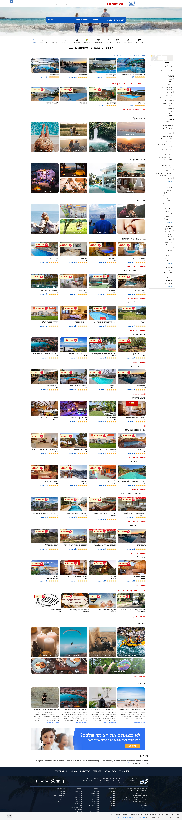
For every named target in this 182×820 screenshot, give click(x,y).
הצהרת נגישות (85, 771)
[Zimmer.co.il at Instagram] (58, 780)
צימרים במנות (95, 809)
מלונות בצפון (61, 801)
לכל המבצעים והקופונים (136, 617)
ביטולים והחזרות (110, 771)
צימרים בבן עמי (95, 801)
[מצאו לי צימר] (88, 739)
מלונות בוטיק (61, 799)
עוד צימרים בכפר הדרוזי (137, 553)
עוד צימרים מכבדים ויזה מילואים (135, 267)
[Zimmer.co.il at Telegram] (47, 780)
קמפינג (80, 805)
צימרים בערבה (112, 799)
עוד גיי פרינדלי (140, 585)
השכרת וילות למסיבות (59, 795)
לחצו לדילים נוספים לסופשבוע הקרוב (133, 109)
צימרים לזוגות (93, 4)
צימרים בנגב (113, 797)
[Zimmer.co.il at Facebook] (63, 780)
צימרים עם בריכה (77, 811)
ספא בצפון (62, 797)
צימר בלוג (74, 771)
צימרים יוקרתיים (78, 795)
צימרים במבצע (78, 791)
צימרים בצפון (102, 4)
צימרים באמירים (95, 791)
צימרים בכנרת (112, 801)
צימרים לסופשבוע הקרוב (115, 4)
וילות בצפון (62, 793)
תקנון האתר (97, 771)
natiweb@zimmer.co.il (140, 801)
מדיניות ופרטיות (124, 771)
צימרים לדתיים (78, 797)
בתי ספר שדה (78, 809)
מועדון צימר (144, 807)
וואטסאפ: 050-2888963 (140, 795)
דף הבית (144, 803)
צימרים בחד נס (95, 793)
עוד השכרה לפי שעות (138, 426)
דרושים (145, 809)
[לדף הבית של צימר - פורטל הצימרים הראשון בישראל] (144, 781)
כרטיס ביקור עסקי (61, 771)
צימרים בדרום (112, 795)
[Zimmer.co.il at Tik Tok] (36, 780)
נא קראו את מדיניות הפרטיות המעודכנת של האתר (131, 817)
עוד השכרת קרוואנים (138, 362)
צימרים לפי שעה (78, 803)
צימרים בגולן (113, 803)
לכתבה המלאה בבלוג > (52, 723)
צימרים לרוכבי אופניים (76, 807)
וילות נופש (62, 791)
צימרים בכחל (95, 797)
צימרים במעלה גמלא (93, 811)
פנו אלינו (130, 763)
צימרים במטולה (95, 799)
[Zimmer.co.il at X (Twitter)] (42, 780)
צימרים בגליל (112, 805)
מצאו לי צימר (63, 4)
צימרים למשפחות (83, 4)
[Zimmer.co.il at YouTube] (53, 780)
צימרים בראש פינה (94, 805)
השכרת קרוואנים (72, 4)
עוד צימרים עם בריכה (138, 394)
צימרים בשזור (95, 795)
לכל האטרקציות (138, 677)
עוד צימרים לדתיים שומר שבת (136, 298)
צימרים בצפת (95, 803)
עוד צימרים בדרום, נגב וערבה (136, 458)
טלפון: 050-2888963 (141, 793)
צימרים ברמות (95, 807)
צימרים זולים (79, 793)
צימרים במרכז (112, 793)
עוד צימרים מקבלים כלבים (137, 330)
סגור (9, 815)
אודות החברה (143, 805)
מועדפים (56, 4)
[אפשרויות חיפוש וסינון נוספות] (68, 29)
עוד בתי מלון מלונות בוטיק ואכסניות (134, 521)
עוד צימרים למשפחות (138, 489)
